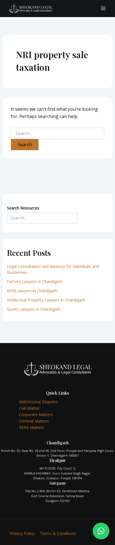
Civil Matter (29, 408)
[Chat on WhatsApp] (101, 531)
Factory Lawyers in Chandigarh (35, 281)
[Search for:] (57, 133)
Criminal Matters (34, 421)
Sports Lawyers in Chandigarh (34, 309)
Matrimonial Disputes (38, 401)
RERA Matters (31, 427)
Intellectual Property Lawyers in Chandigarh (46, 300)
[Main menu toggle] (103, 8)
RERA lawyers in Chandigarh (32, 290)
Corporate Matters (36, 414)
